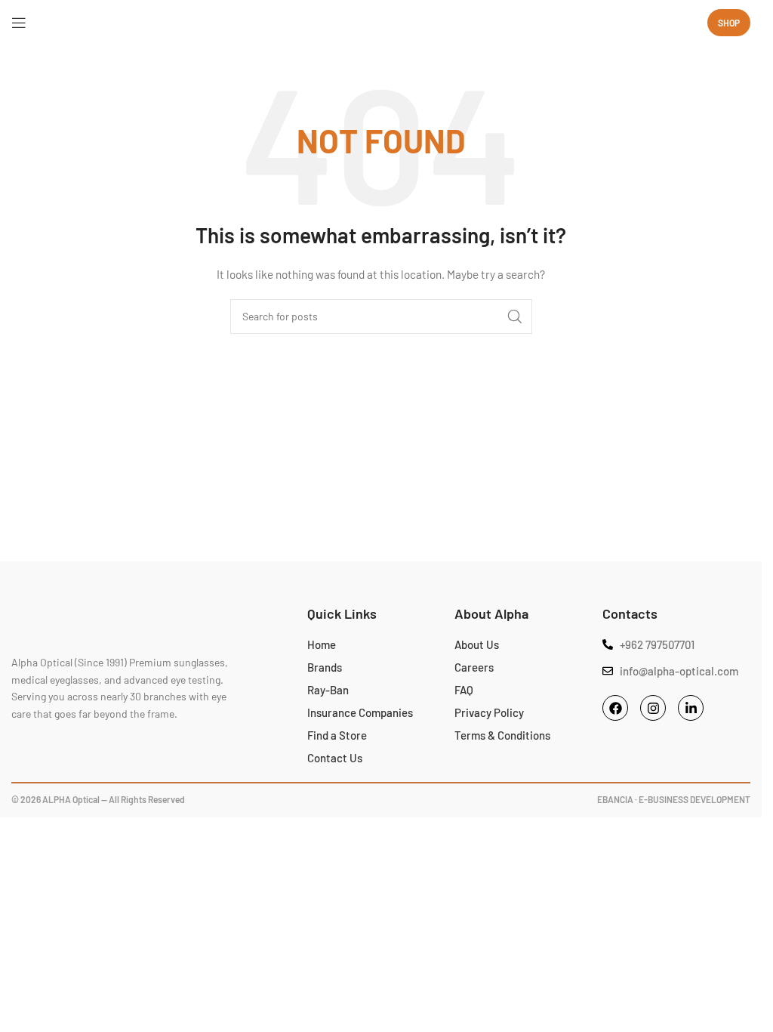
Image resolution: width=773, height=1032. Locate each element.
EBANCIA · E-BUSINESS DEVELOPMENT (673, 799)
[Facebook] (615, 708)
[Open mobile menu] (19, 23)
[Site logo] (381, 22)
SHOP (729, 22)
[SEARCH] (514, 316)
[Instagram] (653, 708)
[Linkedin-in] (691, 708)
